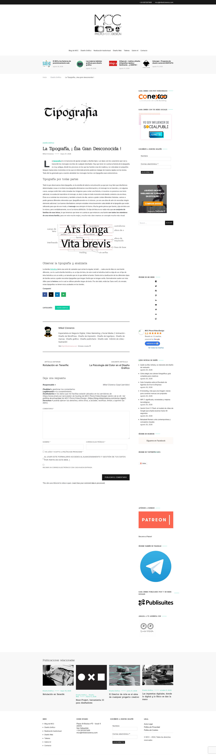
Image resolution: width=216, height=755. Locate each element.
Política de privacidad (73, 452)
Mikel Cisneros (48, 154)
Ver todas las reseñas (156, 348)
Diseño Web (117, 50)
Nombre (47, 442)
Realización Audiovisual (102, 50)
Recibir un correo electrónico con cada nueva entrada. (67, 467)
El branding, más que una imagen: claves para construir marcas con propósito (155, 392)
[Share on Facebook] (45, 294)
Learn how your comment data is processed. (88, 483)
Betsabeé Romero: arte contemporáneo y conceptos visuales (155, 420)
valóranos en (151, 343)
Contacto (144, 50)
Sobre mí (135, 50)
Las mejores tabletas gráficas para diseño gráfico (94, 63)
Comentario (48, 408)
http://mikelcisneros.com (69, 346)
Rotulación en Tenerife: (56, 364)
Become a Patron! (145, 536)
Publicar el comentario (116, 477)
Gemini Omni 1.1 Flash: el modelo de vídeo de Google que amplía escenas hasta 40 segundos (156, 410)
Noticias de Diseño (151, 360)
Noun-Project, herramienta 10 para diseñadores (90, 701)
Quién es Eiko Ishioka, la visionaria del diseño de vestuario (156, 366)
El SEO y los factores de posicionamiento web (62, 62)
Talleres (126, 50)
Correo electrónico (95, 442)
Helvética (53, 269)
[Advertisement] (156, 252)
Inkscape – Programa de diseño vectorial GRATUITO (162, 62)
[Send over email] (63, 294)
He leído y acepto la (64, 452)
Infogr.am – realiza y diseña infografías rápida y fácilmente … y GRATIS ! (129, 63)
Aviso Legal (148, 724)
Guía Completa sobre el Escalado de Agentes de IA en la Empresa (153, 383)
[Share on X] (51, 294)
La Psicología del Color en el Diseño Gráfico (109, 365)
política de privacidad (52, 398)
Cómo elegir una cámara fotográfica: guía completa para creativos (155, 375)
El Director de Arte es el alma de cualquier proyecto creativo (124, 696)
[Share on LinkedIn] (57, 294)
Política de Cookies (151, 730)
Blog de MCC (73, 50)
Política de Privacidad (152, 727)
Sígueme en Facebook (146, 434)
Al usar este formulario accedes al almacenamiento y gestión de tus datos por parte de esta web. (85, 458)
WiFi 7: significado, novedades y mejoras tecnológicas (155, 401)
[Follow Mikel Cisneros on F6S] (143, 464)
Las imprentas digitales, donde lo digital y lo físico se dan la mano (157, 696)
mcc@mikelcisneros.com (87, 732)
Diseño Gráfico (86, 50)
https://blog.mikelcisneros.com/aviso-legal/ (106, 398)
